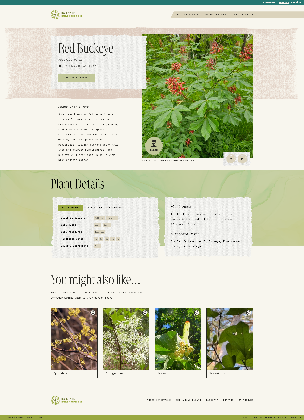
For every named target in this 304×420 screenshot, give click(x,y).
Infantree (295, 417)
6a (101, 239)
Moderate (99, 232)
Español (296, 3)
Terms (268, 417)
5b (96, 239)
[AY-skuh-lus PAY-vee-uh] (80, 66)
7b (118, 239)
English (284, 3)
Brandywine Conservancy (27, 417)
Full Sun (99, 218)
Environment (70, 208)
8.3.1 (98, 246)
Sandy (107, 225)
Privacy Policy (252, 417)
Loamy (98, 225)
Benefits (115, 208)
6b (107, 239)
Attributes (94, 208)
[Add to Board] (92, 312)
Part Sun (112, 218)
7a (112, 239)
